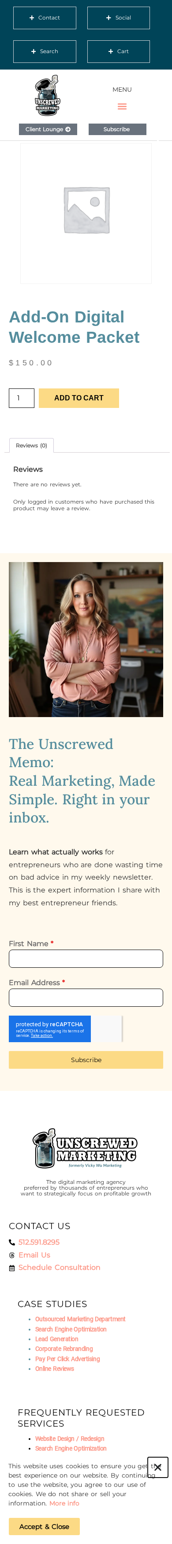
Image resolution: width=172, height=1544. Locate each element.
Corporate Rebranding (64, 1348)
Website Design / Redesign (70, 1438)
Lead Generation (57, 1338)
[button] (122, 106)
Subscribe (86, 1060)
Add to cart (79, 398)
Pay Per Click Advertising (67, 1358)
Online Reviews (54, 1368)
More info (64, 1503)
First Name (31, 943)
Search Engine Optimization (71, 1329)
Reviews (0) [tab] (31, 445)
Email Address (37, 982)
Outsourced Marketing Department (80, 1319)
